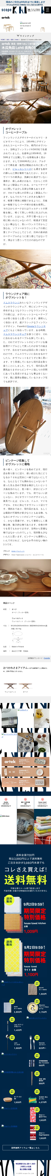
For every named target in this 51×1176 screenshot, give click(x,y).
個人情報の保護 (25, 1169)
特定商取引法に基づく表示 (25, 1163)
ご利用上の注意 (25, 1166)
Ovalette (47, 658)
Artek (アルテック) (18, 551)
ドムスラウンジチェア (15, 334)
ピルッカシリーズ (22, 169)
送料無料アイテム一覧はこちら (25, 1147)
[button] (47, 10)
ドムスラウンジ (11, 302)
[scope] (7, 10)
